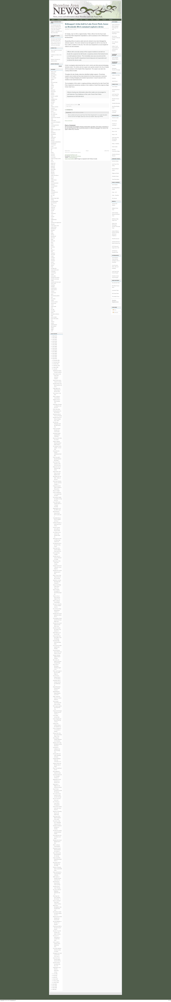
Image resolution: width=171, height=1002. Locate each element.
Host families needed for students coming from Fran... (57, 499)
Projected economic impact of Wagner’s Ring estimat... (57, 488)
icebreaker (53, 190)
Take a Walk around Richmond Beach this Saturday (57, 855)
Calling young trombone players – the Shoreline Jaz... (57, 725)
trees (52, 320)
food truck (53, 155)
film (51, 149)
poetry (52, 239)
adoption (52, 79)
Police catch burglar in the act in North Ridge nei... (57, 673)
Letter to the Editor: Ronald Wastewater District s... (57, 859)
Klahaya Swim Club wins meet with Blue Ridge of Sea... (57, 735)
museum (52, 216)
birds (52, 88)
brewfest (52, 93)
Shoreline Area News (75, 156)
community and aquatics (55, 122)
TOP (170, 1000)
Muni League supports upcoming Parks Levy (57, 708)
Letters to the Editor (116, 75)
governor (52, 170)
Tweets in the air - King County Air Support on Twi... (57, 598)
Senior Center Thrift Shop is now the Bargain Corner (57, 473)
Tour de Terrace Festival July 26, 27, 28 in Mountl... (57, 677)
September (55, 365)
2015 (53, 355)
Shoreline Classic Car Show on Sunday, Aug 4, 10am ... (57, 419)
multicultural (53, 213)
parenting (52, 230)
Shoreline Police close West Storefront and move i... (57, 385)
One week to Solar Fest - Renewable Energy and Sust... (57, 823)
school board (53, 272)
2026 (53, 336)
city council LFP (54, 114)
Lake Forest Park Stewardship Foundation (115, 139)
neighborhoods (54, 219)
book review (53, 91)
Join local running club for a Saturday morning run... (57, 776)
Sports (97, 19)
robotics (52, 265)
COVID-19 (53, 73)
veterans (52, 321)
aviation (52, 85)
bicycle (52, 87)
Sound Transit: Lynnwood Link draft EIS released (57, 791)
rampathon (53, 253)
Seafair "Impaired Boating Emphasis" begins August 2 (57, 443)
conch (52, 123)
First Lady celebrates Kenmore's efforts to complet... (57, 950)
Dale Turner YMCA (115, 128)
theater (52, 312)
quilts (52, 251)
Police (86, 19)
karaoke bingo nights (55, 198)
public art (52, 250)
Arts (81, 19)
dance (52, 131)
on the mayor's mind (55, 225)
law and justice (54, 202)
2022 (53, 343)
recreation (53, 257)
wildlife (52, 329)
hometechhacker (54, 186)
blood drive (53, 90)
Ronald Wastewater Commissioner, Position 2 (57, 688)
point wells (53, 240)
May (54, 975)
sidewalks (53, 286)
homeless (53, 184)
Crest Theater (114, 86)
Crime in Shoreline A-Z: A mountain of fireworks (57, 730)
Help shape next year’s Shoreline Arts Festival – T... (57, 898)
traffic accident (54, 317)
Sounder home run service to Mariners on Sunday (57, 558)
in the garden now (54, 192)
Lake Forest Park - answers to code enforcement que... (57, 464)
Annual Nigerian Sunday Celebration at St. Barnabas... (57, 740)
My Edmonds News (116, 282)
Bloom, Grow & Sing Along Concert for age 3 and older (57, 577)
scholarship (53, 271)
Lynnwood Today (115, 290)
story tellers (53, 298)
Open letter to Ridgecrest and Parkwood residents (57, 786)
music (52, 218)
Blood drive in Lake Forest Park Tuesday (56, 563)
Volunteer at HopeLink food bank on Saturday (57, 827)
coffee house (53, 120)
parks (52, 231)
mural (52, 215)
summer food (53, 303)
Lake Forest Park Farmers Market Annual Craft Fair (57, 960)
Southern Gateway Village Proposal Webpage (56, 657)
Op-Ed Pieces (114, 81)
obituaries (53, 224)
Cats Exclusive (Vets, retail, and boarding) (115, 267)
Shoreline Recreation (116, 103)
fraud (52, 160)
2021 (53, 344)
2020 (53, 346)
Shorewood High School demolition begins (57, 642)
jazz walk (53, 195)
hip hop (52, 176)
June (54, 973)
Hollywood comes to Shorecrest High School (57, 468)
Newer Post (67, 150)
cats (52, 105)
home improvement (54, 183)
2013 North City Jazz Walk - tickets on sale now (57, 478)
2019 (53, 348)
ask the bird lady (54, 82)
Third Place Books (115, 179)
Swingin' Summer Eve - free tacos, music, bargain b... (57, 567)
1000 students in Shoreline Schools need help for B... (57, 878)
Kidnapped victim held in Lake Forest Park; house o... (57, 955)
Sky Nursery (114, 198)
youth (52, 330)
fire (51, 151)
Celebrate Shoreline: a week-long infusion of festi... (57, 524)
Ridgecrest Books (115, 173)
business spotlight (54, 96)
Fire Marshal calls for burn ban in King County (57, 545)
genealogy (53, 167)
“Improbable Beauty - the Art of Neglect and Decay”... (57, 520)
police (52, 242)
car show (52, 102)
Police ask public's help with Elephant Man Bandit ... (57, 459)
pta (51, 248)
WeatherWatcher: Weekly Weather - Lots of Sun (57, 693)
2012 (53, 984)
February (55, 980)
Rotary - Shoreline (115, 143)
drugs (52, 135)
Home (53, 19)
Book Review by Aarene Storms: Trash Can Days (56, 883)
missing (52, 210)
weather (52, 323)
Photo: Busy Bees (56, 409)
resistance (53, 260)
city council (53, 112)
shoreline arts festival (55, 277)
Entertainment (60, 19)
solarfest (52, 291)
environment (53, 144)
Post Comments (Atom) (76, 152)
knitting (52, 199)
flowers (52, 152)
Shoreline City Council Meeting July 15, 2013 (57, 842)
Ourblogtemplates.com (12, 1000)
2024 (53, 339)
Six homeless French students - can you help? (57, 448)
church (52, 111)
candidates (53, 100)
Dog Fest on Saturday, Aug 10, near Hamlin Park (57, 813)
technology (53, 311)
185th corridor (53, 71)
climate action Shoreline (55, 117)
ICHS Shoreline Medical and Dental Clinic (115, 214)
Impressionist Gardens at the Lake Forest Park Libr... (57, 808)
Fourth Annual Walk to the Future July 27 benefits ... (57, 928)
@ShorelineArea (73, 157)
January (55, 982)
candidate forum (54, 99)
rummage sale (53, 268)
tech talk (52, 309)
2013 (53, 358)
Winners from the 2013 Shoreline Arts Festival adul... (57, 918)
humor (52, 189)
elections (52, 140)
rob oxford (53, 263)
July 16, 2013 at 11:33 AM (77, 112)
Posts (115, 309)
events (52, 146)
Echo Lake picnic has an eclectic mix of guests (57, 837)
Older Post (106, 150)
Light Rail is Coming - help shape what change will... (57, 582)
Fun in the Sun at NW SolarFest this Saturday (57, 647)
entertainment (53, 143)
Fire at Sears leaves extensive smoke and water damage (57, 795)
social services (54, 289)
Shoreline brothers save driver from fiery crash (56, 964)
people (52, 233)
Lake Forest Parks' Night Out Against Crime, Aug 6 (57, 818)
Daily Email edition (69, 158)
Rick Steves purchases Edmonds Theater (116, 38)
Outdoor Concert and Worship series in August (57, 765)
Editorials (114, 78)
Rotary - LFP (114, 134)
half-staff (52, 172)
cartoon (52, 103)
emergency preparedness (56, 141)
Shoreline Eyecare (115, 238)
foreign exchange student (56, 158)
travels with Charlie (54, 318)
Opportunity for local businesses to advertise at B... (57, 781)
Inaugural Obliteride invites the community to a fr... (57, 760)
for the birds (53, 157)
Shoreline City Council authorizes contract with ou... (57, 615)
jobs (52, 196)
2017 (53, 351)
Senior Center (53, 77)
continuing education (55, 125)
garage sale (53, 163)
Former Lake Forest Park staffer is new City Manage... (57, 638)
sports (52, 294)
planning (52, 234)
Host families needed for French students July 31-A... (57, 913)
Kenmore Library (115, 161)
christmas (53, 108)
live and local (53, 205)
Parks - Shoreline (115, 195)
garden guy (53, 164)
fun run (52, 161)
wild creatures (53, 326)
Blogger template (2, 1000)
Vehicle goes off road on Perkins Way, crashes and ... (57, 540)
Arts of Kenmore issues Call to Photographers (56, 803)
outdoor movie (53, 227)
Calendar (113, 65)
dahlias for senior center (55, 129)
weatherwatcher (54, 324)
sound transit (53, 292)
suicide (52, 300)
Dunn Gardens (53, 74)
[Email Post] (78, 104)
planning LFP (53, 236)
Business (69, 19)
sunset (52, 304)
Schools (104, 19)
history (52, 178)
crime (52, 128)
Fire (92, 19)
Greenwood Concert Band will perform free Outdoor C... (57, 850)
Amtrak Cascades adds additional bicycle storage (56, 529)
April (54, 977)
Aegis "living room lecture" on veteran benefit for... (57, 698)
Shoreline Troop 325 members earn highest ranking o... (57, 933)
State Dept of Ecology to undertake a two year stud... (57, 406)
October (55, 363)
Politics (75, 19)
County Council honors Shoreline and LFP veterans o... (57, 712)
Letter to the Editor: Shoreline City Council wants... (57, 430)
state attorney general (55, 295)
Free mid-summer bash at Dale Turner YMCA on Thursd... (57, 652)
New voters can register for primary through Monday (57, 661)
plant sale (53, 237)
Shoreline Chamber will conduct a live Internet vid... (57, 630)
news (52, 221)
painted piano (53, 228)
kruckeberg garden (54, 201)
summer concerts (54, 301)
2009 (53, 989)
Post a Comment (68, 120)
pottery (52, 245)
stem (52, 297)
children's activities (54, 106)
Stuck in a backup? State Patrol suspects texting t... (57, 902)
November (55, 362)
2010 (53, 987)
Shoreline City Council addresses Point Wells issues (57, 625)
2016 (53, 353)
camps (52, 97)
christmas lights (54, 109)
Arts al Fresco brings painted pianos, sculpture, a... (57, 610)
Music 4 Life (114, 131)
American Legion (115, 117)
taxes (52, 307)
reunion (52, 262)
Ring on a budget (56, 490)
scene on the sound (55, 269)
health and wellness (55, 175)
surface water (53, 306)
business (52, 94)
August (54, 367)
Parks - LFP (114, 192)
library (52, 204)
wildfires (52, 327)
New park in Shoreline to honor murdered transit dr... (57, 606)
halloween (53, 173)
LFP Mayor (53, 76)
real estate (53, 254)
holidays (52, 181)
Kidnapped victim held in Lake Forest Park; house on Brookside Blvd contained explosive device (86, 25)
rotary (52, 266)
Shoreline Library (115, 176)
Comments (116, 312)
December (55, 360)
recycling (52, 259)
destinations (53, 132)
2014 (53, 356)
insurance (53, 193)
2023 (53, 341)
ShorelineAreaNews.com (71, 154)
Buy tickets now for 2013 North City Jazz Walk (57, 864)
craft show (53, 126)
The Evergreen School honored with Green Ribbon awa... (57, 620)
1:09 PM (76, 104)
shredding (53, 285)
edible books (53, 137)
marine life (53, 207)
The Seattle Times (115, 296)
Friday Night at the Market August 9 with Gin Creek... (57, 390)
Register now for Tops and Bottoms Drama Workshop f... (57, 744)
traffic (52, 315)
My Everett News (115, 293)
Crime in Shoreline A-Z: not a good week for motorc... (57, 494)
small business (54, 288)
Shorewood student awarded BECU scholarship (56, 435)
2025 (53, 337)
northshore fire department (56, 222)
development (53, 134)
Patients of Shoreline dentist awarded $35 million (57, 869)
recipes (52, 256)
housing (52, 187)
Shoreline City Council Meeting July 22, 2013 (57, 572)
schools (52, 274)
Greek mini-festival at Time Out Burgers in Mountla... (57, 874)
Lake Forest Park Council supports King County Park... (57, 550)
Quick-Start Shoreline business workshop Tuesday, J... (57, 483)
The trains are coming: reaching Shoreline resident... (57, 832)
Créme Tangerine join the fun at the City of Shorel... (57, 720)
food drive (53, 154)
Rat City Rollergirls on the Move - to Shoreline (57, 923)
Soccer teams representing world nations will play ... (57, 703)
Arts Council (114, 120)
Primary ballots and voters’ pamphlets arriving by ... (57, 755)
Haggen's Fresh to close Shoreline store (56, 401)
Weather (110, 19)
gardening (53, 166)
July (54, 369)
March (54, 979)
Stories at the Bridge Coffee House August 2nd (57, 586)
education (53, 138)
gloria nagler (53, 169)
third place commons (55, 314)
